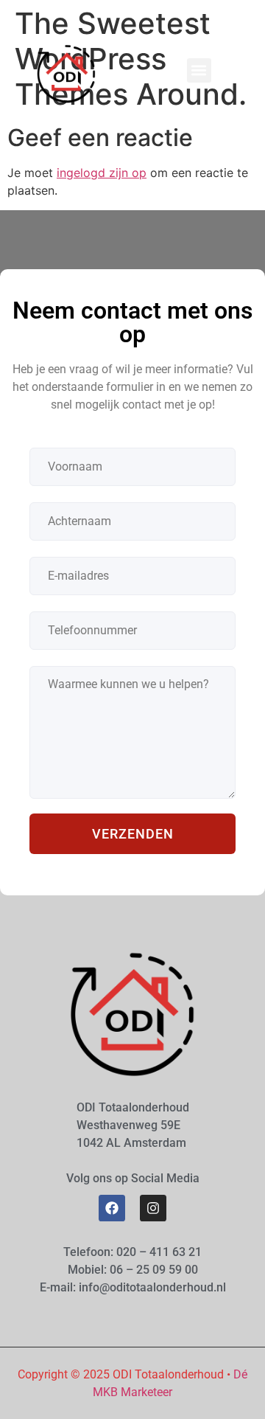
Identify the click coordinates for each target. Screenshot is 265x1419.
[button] (199, 70)
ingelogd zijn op (101, 172)
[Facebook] (112, 1208)
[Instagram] (153, 1208)
